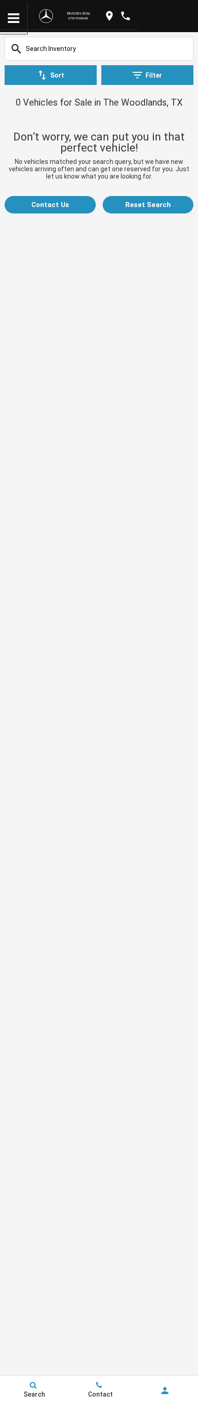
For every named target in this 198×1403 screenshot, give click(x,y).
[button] (50, 204)
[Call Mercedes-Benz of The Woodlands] (125, 16)
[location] (109, 16)
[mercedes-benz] (46, 16)
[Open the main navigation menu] (14, 18)
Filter (154, 75)
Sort (57, 75)
